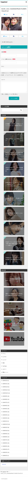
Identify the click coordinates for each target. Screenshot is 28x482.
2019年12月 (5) (6, 386)
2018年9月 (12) (6, 433)
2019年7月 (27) (6, 402)
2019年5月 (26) (6, 408)
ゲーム (4, 353)
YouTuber (5, 366)
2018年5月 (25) (6, 446)
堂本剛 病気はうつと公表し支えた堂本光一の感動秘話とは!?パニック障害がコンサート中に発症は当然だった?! (14, 184)
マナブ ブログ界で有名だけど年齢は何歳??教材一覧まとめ (14, 309)
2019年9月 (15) (6, 396)
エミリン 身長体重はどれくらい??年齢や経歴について (14, 279)
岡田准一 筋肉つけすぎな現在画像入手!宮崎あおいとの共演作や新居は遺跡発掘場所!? (14, 229)
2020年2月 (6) (6, 380)
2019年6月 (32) (6, 405)
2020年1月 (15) (6, 383)
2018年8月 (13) (6, 436)
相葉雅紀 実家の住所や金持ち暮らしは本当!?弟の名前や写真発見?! (14, 199)
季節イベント (5, 372)
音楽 (3, 362)
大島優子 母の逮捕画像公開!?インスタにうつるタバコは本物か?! (14, 214)
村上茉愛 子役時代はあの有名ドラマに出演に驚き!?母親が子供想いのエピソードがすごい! (8, 42)
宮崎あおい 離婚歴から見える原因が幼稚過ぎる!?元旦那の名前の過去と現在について (14, 154)
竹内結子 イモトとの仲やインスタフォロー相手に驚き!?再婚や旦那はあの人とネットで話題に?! (14, 243)
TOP (5, 471)
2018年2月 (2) (6, 455)
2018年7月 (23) (6, 439)
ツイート (4, 464)
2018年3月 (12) (6, 452)
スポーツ (4, 369)
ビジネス (4, 356)
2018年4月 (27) (6, 449)
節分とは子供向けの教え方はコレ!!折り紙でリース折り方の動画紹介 (14, 324)
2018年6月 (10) (6, 443)
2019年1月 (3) (6, 421)
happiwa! (4, 2)
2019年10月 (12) (6, 393)
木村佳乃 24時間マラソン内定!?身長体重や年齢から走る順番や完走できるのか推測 (14, 169)
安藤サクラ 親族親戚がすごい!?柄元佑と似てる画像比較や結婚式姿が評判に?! (14, 294)
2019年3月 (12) (6, 414)
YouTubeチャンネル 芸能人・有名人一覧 (14, 339)
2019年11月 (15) (6, 389)
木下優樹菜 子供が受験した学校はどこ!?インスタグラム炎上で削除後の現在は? (14, 124)
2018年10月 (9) (6, 430)
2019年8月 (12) (6, 399)
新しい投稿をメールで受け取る (9, 94)
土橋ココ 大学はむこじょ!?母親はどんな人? (14, 139)
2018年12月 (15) (6, 424)
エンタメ (4, 359)
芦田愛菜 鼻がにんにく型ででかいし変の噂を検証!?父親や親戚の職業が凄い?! (14, 258)
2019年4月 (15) (6, 411)
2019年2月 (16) (6, 418)
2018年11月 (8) (6, 427)
